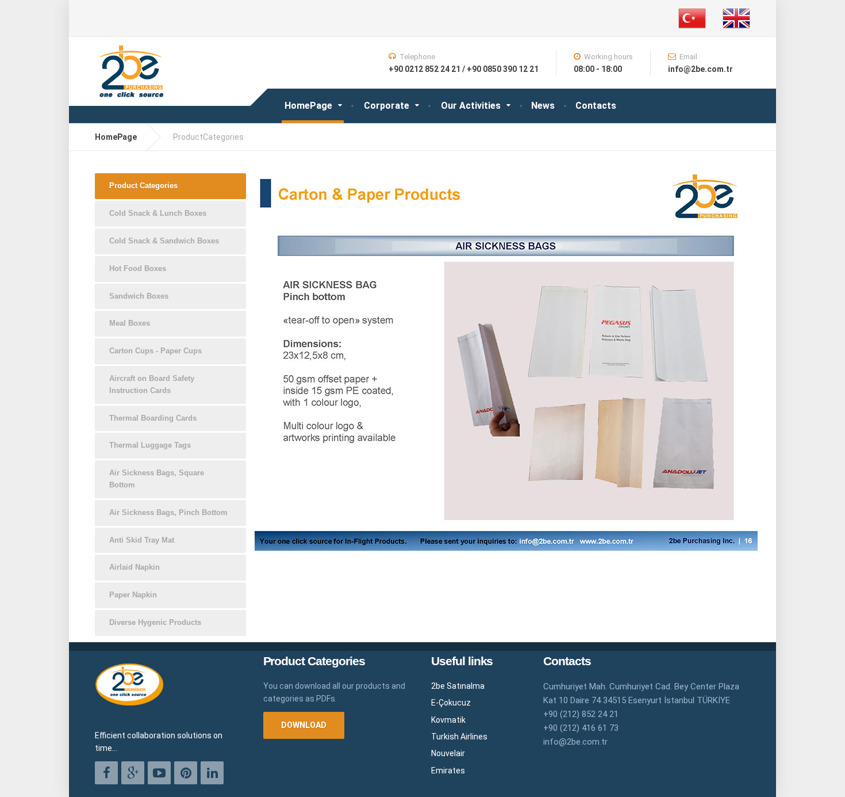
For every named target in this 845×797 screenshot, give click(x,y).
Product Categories (143, 185)
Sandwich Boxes (138, 296)
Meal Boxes (129, 323)
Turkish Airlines (459, 736)
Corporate (386, 105)
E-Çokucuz (451, 702)
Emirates (448, 770)
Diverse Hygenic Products (155, 622)
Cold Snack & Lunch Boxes (157, 213)
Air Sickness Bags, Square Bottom (156, 478)
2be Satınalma (458, 686)
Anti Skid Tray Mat (141, 540)
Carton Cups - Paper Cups (155, 350)
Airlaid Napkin (134, 567)
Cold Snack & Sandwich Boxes (164, 241)
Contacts (595, 105)
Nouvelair (448, 753)
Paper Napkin (133, 594)
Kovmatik (448, 719)
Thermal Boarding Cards (153, 418)
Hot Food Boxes (137, 268)
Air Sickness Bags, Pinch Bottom (168, 512)
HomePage (308, 105)
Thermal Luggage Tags (150, 445)
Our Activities (471, 105)
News (543, 105)
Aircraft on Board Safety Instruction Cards (151, 384)
